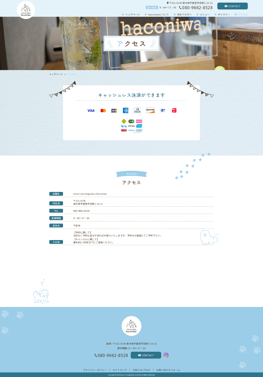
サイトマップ (120, 370)
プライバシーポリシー (95, 370)
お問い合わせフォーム (168, 370)
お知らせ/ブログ (142, 370)
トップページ (56, 74)
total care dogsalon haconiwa (131, 375)
